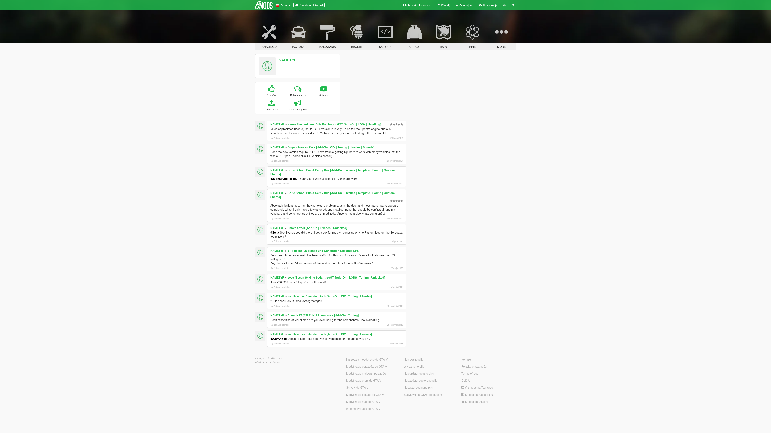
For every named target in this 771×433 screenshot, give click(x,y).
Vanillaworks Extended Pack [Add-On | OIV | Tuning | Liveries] (330, 296)
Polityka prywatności (474, 366)
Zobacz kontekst (282, 137)
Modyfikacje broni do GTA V (363, 380)
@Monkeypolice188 (283, 179)
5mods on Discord (476, 402)
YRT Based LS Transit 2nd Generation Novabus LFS (323, 251)
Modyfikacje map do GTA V (363, 402)
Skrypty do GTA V (357, 387)
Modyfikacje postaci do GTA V (365, 395)
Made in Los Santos (267, 362)
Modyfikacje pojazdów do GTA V (366, 366)
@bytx (274, 232)
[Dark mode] (504, 5)
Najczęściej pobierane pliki (420, 380)
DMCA (465, 380)
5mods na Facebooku (478, 395)
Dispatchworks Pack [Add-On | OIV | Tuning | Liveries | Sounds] (331, 147)
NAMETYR (288, 59)
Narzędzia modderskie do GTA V (367, 359)
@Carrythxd (278, 339)
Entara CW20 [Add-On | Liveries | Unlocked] (317, 228)
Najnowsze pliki (413, 359)
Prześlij (445, 5)
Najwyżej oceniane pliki (418, 387)
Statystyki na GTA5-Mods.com (423, 395)
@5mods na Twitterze (478, 387)
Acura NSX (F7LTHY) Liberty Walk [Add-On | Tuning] (323, 315)
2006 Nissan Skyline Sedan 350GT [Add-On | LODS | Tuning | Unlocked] (336, 277)
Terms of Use (469, 373)
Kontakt (466, 359)
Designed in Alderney (268, 358)
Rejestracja (489, 5)
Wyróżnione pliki (414, 366)
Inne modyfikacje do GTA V (363, 409)
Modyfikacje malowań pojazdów (366, 373)
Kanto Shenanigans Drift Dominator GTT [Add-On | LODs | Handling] (334, 124)
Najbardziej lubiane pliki (419, 373)
